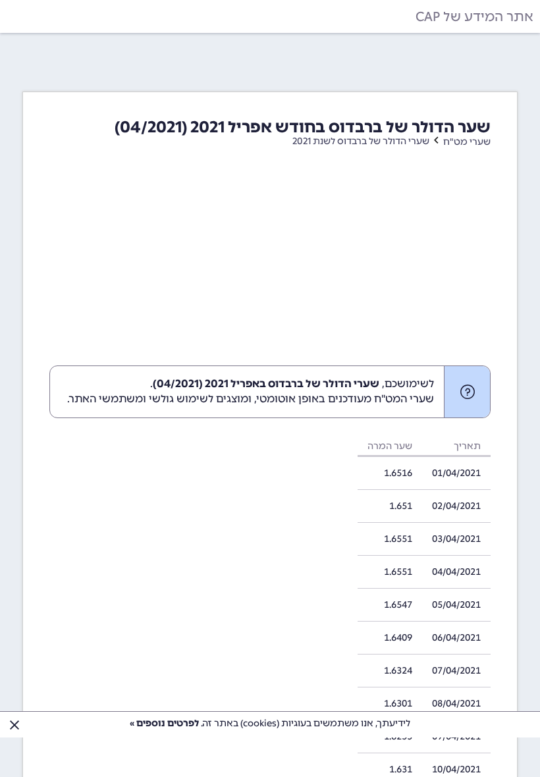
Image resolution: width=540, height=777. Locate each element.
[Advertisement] (270, 266)
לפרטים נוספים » (164, 723)
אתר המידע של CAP (474, 16)
